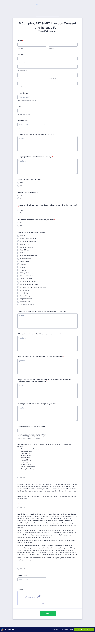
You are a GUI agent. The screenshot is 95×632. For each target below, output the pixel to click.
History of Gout (25, 301)
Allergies (23, 270)
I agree (22, 477)
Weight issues (24, 244)
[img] (32, 596)
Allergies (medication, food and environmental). (35, 157)
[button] (44, 124)
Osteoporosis (24, 261)
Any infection (24, 293)
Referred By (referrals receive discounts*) (32, 426)
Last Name (51, 48)
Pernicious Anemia (26, 247)
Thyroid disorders (26, 279)
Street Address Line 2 (23, 70)
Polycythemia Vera (26, 299)
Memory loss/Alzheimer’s (28, 256)
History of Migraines (26, 273)
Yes (21, 183)
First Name (20, 48)
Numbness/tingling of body (29, 284)
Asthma (22, 267)
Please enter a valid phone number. (27, 100)
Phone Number (23, 93)
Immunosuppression (27, 276)
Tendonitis (23, 264)
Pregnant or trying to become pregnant (33, 287)
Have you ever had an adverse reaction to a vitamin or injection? (41, 356)
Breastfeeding (25, 290)
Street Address (21, 62)
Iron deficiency (25, 296)
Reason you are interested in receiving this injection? (37, 404)
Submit (47, 613)
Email (20, 107)
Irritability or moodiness (28, 241)
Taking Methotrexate (27, 304)
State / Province (53, 78)
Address (21, 54)
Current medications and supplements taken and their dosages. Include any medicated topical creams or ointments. (44, 380)
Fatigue (22, 235)
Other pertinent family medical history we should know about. (39, 334)
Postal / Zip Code (22, 87)
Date (19, 128)
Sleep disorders (25, 258)
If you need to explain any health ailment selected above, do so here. (42, 311)
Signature (21, 589)
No (21, 185)
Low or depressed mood (28, 238)
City (19, 78)
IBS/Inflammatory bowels (28, 281)
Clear (42, 603)
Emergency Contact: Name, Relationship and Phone (36, 134)
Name (20, 41)
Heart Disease (25, 250)
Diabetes (23, 253)
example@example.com (24, 114)
